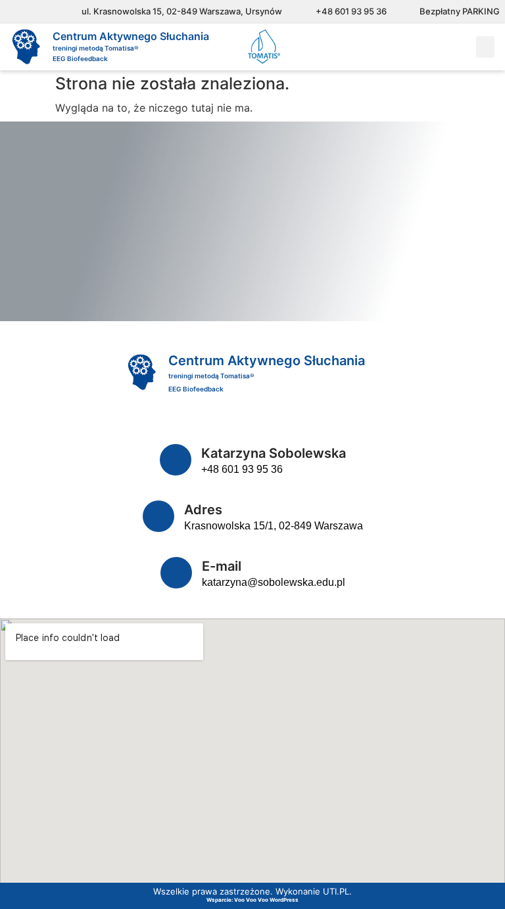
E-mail (221, 566)
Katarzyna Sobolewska (273, 453)
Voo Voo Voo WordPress (266, 900)
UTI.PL (336, 891)
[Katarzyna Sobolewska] (175, 460)
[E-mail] (176, 572)
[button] (485, 47)
